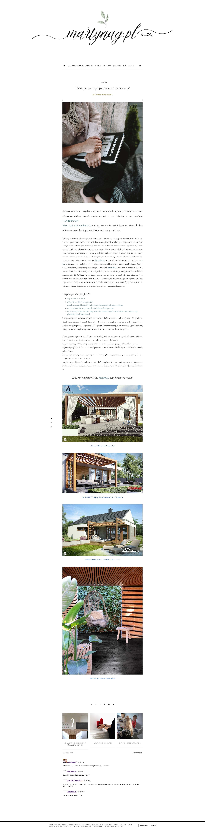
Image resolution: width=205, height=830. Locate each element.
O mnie (98, 66)
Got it (153, 825)
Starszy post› (137, 753)
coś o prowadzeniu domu (102, 95)
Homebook (100, 260)
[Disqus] (102, 785)
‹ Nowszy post (68, 753)
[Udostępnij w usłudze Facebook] (100, 704)
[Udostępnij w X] (114, 704)
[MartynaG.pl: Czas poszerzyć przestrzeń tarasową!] (102, 30)
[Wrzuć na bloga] (91, 704)
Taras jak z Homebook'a (76, 226)
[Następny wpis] (141, 99)
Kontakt (107, 66)
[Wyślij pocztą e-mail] (96, 704)
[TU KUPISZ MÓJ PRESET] (123, 66)
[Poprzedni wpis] (62, 99)
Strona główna (76, 66)
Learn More (144, 825)
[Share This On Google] (109, 704)
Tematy (88, 66)
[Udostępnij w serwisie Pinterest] (104, 704)
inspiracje (104, 377)
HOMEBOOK (70, 221)
